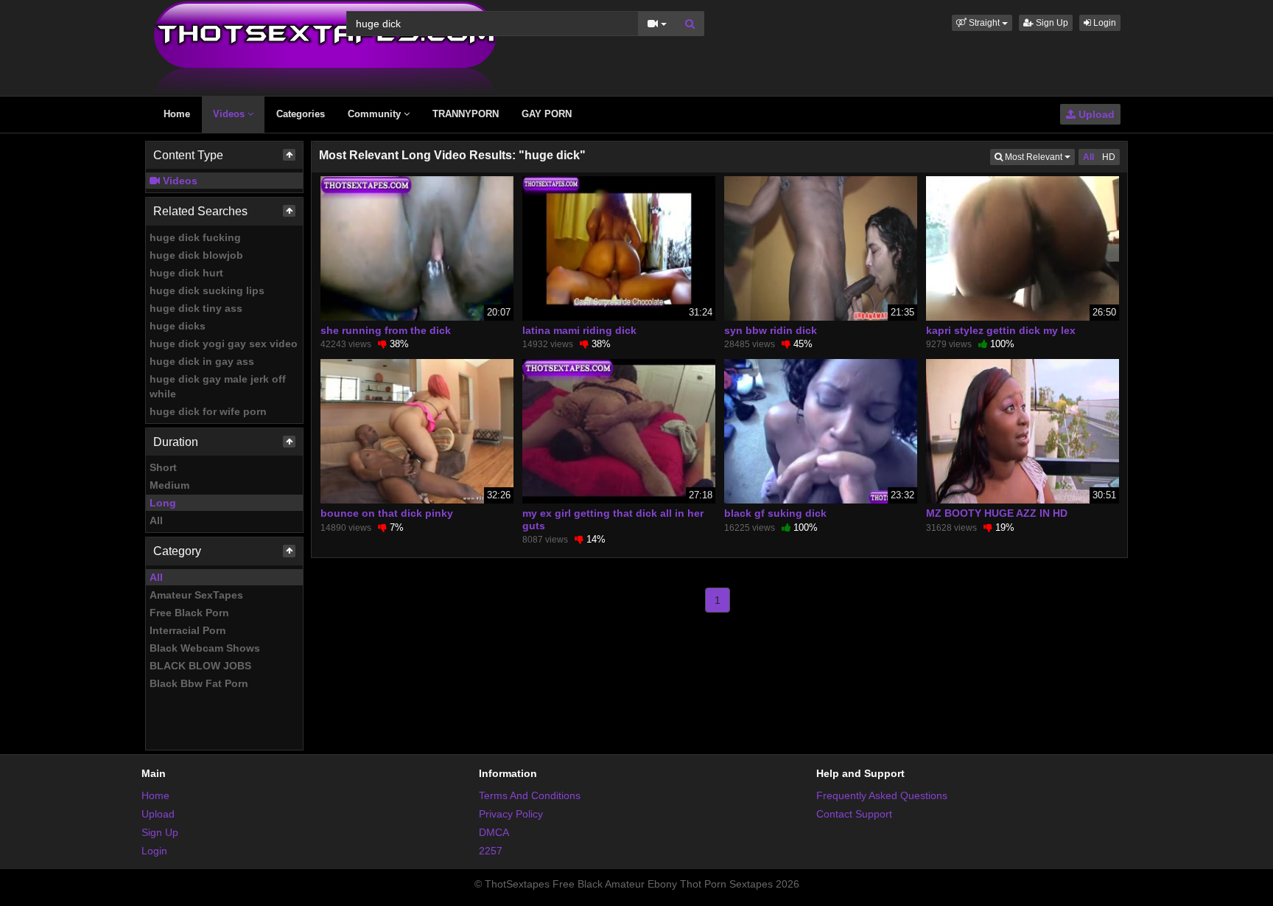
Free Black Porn (189, 612)
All (156, 520)
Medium (169, 485)
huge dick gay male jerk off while (218, 386)
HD (1108, 157)
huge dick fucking (195, 237)
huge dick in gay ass (202, 361)
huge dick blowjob (196, 255)
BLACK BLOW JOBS (200, 666)
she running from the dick (385, 330)
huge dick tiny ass (196, 308)
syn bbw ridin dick (770, 330)
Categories (300, 113)
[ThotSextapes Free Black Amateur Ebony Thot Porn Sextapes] (325, 47)
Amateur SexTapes (196, 595)
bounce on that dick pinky (386, 513)
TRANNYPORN (465, 113)
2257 (490, 851)
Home (177, 113)
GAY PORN (547, 113)
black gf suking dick (775, 513)
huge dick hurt (186, 273)
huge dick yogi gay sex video (224, 343)
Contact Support (854, 814)
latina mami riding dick (579, 330)
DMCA (494, 832)
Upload (1095, 114)
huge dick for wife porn (208, 411)
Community (376, 113)
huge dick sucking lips (207, 290)
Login (1103, 23)
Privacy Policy (511, 814)
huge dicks (178, 326)
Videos (230, 113)
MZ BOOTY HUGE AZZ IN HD (996, 513)
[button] (982, 23)
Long (163, 503)
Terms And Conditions (530, 795)
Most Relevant (1039, 156)
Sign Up (1051, 23)
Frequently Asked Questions (881, 795)
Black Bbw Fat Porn (199, 683)
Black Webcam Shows (205, 648)
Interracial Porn (188, 630)
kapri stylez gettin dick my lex (1001, 330)
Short (163, 467)
